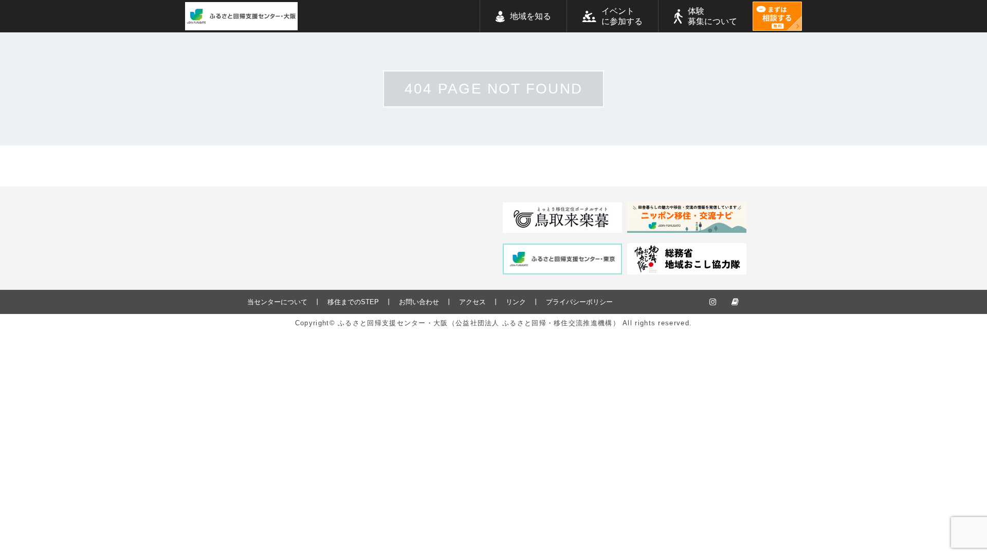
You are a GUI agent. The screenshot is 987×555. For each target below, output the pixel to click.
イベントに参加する (622, 16)
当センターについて (277, 302)
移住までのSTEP (353, 302)
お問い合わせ (419, 302)
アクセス (472, 302)
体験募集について (712, 16)
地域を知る (530, 16)
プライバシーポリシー (579, 302)
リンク (516, 302)
